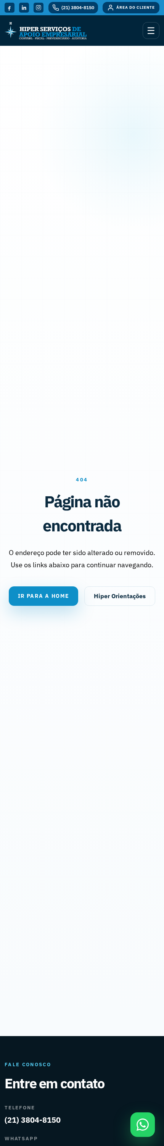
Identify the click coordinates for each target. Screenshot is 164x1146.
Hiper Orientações (120, 596)
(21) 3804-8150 (33, 1120)
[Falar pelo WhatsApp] (142, 1124)
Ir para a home (43, 595)
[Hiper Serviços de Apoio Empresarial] (46, 30)
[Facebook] (9, 8)
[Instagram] (38, 8)
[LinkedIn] (24, 8)
